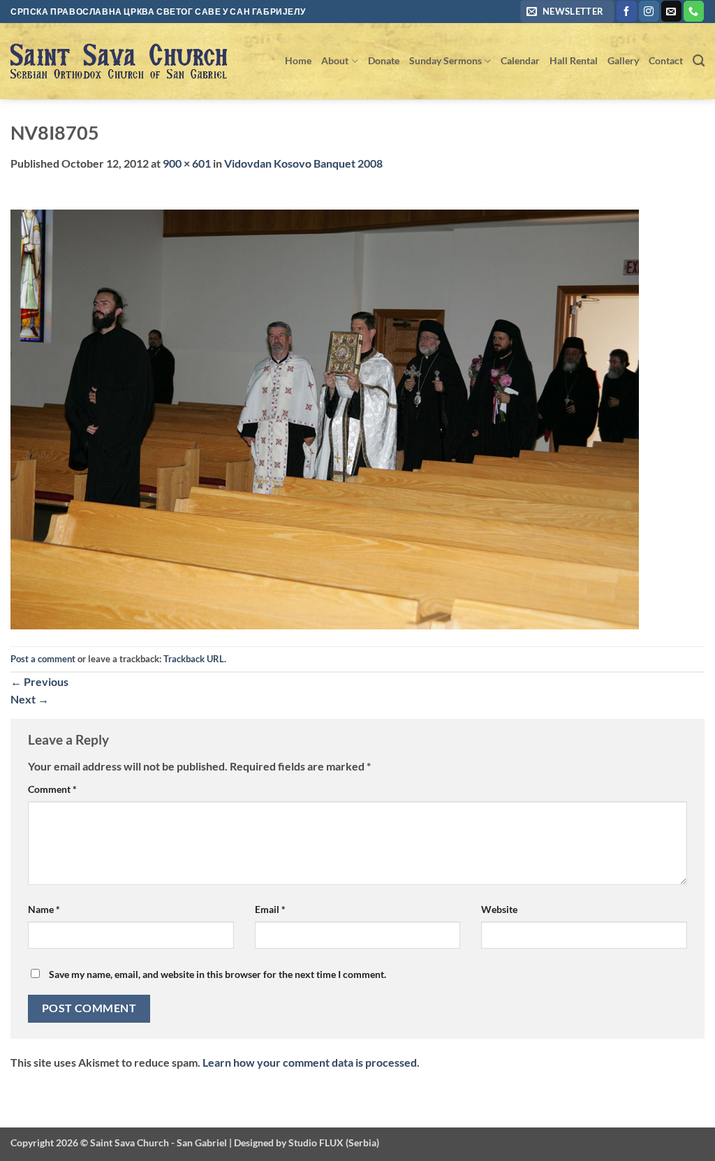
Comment (52, 789)
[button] (567, 11)
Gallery (623, 60)
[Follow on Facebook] (627, 11)
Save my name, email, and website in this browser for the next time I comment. (217, 974)
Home (298, 60)
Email (270, 909)
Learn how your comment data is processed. (311, 1062)
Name (44, 909)
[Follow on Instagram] (649, 11)
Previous (39, 681)
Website (499, 909)
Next (29, 699)
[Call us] (694, 11)
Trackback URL (193, 658)
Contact (666, 60)
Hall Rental (574, 60)
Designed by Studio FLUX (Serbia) (306, 1142)
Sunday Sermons (445, 60)
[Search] (699, 61)
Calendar (520, 60)
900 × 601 (187, 163)
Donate (383, 60)
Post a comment (42, 658)
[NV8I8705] (324, 418)
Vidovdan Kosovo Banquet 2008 (303, 163)
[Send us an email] (671, 11)
